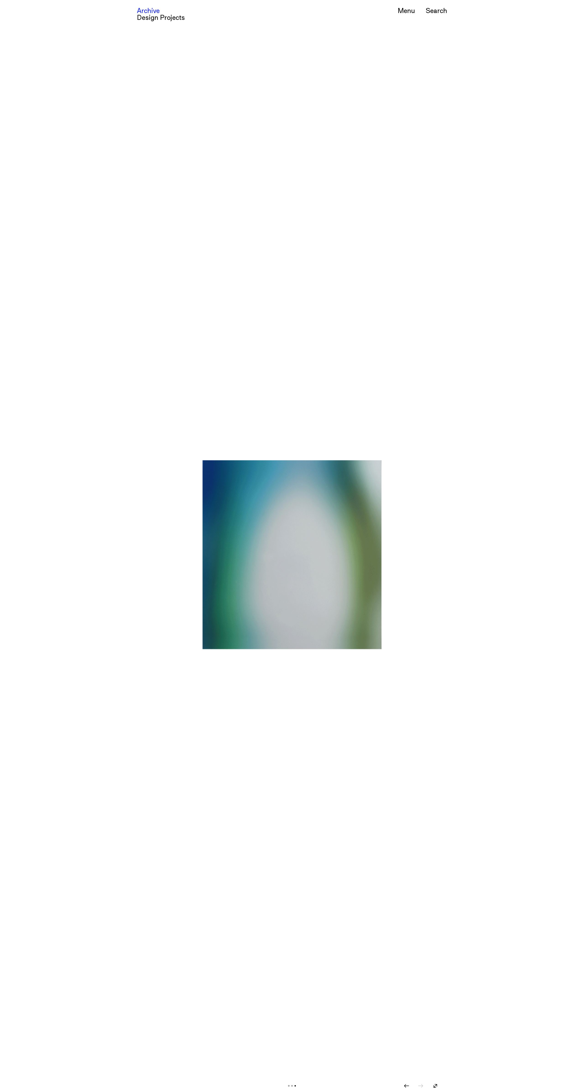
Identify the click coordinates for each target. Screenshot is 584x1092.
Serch (436, 10)
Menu (406, 10)
